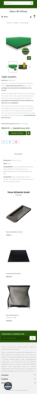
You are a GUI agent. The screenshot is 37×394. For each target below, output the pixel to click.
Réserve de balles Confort (14, 232)
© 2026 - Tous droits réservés (18, 390)
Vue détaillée (8, 207)
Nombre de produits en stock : (10, 123)
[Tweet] (10, 141)
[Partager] (4, 141)
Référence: (4, 80)
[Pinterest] (16, 141)
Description (18, 154)
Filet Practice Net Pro (12, 315)
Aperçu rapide (8, 203)
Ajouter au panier (17, 133)
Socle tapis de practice (13, 273)
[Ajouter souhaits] (28, 133)
